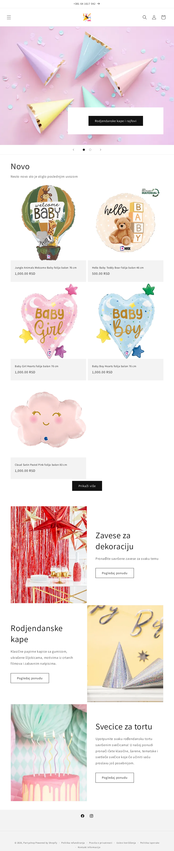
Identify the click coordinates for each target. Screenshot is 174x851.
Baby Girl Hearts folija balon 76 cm (37, 366)
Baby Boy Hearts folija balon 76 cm (114, 366)
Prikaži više (87, 486)
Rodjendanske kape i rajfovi (116, 121)
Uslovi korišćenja (126, 842)
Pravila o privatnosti (100, 842)
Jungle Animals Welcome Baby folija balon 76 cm (46, 267)
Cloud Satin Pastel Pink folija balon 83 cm (41, 465)
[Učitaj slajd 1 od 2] (84, 150)
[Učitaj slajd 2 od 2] (90, 150)
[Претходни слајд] (73, 149)
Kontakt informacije (89, 847)
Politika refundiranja (73, 842)
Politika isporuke (149, 842)
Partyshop (29, 842)
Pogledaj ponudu (115, 573)
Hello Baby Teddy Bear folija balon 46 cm (118, 267)
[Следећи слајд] (100, 149)
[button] (9, 17)
